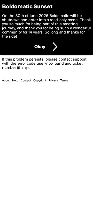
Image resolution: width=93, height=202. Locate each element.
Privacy (53, 80)
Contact (26, 80)
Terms (64, 80)
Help (15, 80)
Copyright (39, 80)
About (6, 80)
